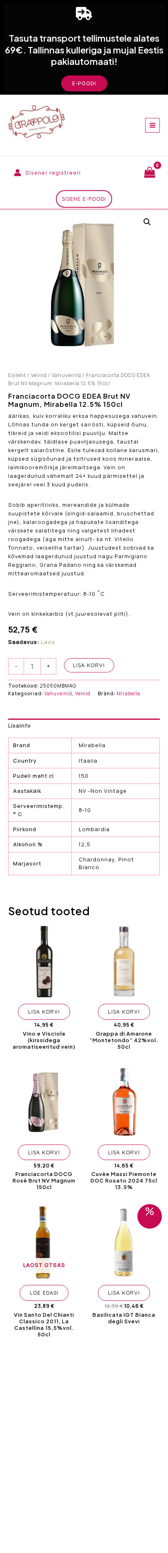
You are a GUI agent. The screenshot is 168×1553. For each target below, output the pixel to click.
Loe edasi (44, 1292)
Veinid (39, 375)
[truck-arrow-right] (84, 13)
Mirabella (128, 693)
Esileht (17, 375)
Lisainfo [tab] (19, 725)
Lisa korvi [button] (44, 1011)
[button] (84, 83)
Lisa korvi (89, 665)
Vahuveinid (66, 375)
